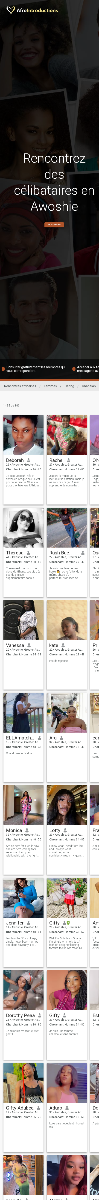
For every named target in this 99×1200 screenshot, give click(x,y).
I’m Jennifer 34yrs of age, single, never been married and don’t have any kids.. (22, 941)
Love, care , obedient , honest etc (66, 1125)
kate (53, 645)
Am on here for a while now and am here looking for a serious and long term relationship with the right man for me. (22, 850)
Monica (14, 830)
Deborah (15, 460)
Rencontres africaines (20, 386)
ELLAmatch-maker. (20, 738)
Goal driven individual (19, 753)
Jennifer (15, 923)
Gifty (54, 923)
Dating (69, 386)
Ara (53, 738)
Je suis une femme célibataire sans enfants (63, 1032)
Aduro (55, 1108)
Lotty (54, 830)
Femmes (50, 386)
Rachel (56, 460)
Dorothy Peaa (20, 1015)
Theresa (14, 553)
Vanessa (15, 645)
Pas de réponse (58, 661)
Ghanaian (89, 386)
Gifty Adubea (20, 1108)
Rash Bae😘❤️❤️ (63, 553)
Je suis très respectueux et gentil (22, 1032)
